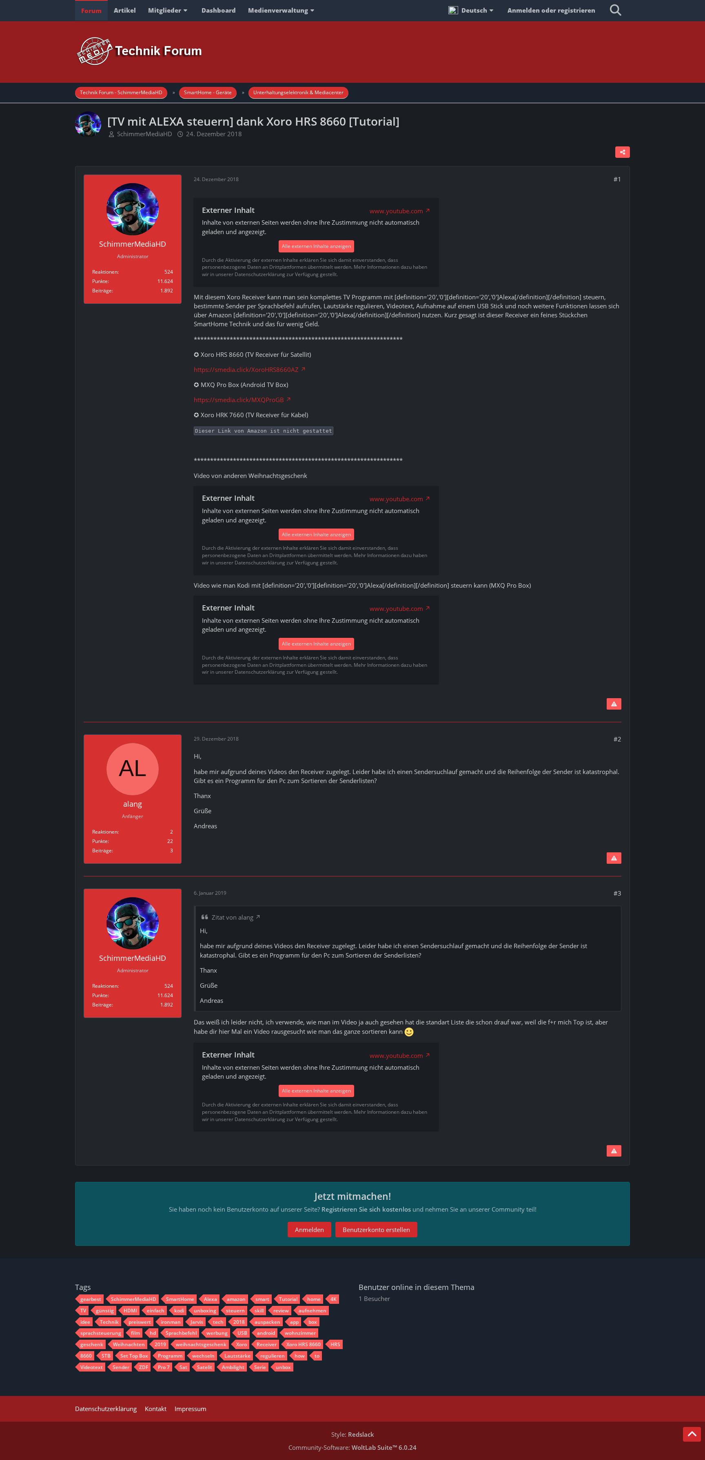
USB (242, 1332)
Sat (183, 1367)
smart (262, 1299)
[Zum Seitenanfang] (692, 1434)
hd (153, 1332)
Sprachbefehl (181, 1332)
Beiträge (102, 290)
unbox (283, 1367)
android (266, 1332)
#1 (617, 179)
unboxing (205, 1310)
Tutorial (288, 1299)
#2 (617, 739)
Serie (260, 1367)
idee (85, 1321)
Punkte (100, 281)
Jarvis (197, 1321)
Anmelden (309, 1230)
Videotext (91, 1367)
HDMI (130, 1310)
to (317, 1355)
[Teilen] (622, 152)
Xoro (241, 1344)
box (312, 1321)
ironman (171, 1321)
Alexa (210, 1299)
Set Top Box (134, 1355)
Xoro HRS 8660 (303, 1344)
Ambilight (233, 1367)
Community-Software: (352, 1447)
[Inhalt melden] (614, 704)
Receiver (267, 1344)
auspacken (267, 1321)
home (314, 1299)
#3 (617, 893)
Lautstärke (237, 1355)
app (294, 1321)
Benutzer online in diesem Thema (416, 1287)
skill (259, 1310)
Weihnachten (129, 1344)
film (135, 1332)
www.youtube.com (396, 211)
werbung (217, 1332)
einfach (155, 1310)
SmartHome (180, 1299)
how (300, 1355)
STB (106, 1355)
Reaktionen (105, 271)
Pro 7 (164, 1367)
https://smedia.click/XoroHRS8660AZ (246, 369)
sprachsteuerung (100, 1332)
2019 (160, 1344)
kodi (179, 1310)
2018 (239, 1321)
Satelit (204, 1367)
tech (218, 1321)
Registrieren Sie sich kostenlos (366, 1209)
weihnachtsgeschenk (201, 1344)
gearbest (90, 1299)
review (281, 1310)
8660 (86, 1355)
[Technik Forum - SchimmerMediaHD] (352, 52)
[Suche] (615, 10)
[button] (471, 10)
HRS (335, 1344)
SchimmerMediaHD (144, 134)
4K (333, 1299)
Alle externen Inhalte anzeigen (316, 246)
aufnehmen (312, 1310)
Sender (121, 1367)
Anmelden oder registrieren (551, 10)
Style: (352, 1434)
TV (83, 1310)
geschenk (91, 1344)
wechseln (203, 1355)
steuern (235, 1310)
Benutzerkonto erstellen (376, 1230)
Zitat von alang (232, 917)
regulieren (272, 1355)
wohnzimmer (300, 1332)
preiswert (140, 1321)
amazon (236, 1299)
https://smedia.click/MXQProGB (239, 400)
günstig (105, 1310)
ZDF (143, 1367)
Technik (109, 1321)
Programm (170, 1355)
